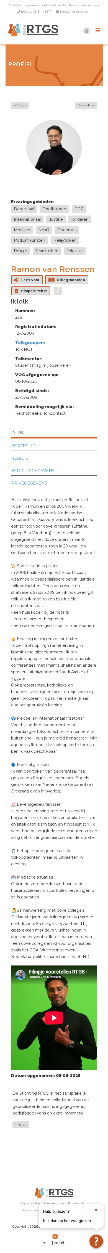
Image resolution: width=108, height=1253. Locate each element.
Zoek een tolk (54, 1203)
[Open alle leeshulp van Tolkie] (58, 291)
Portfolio (23, 445)
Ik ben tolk (76, 1203)
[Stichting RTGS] (32, 30)
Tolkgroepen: (30, 342)
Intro (17, 432)
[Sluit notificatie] (96, 1209)
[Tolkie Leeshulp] (96, 1241)
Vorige (21, 105)
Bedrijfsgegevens (33, 470)
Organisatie (30, 1203)
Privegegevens (29, 483)
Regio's (19, 458)
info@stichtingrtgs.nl (75, 12)
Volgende (84, 105)
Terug (23, 1124)
